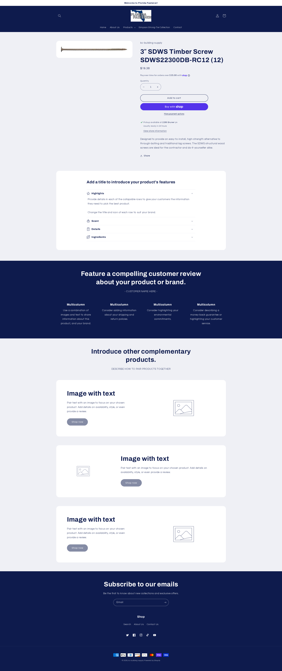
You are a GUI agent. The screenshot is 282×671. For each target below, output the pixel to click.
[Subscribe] (165, 602)
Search (127, 624)
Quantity (144, 81)
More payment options (174, 114)
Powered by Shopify (152, 660)
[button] (59, 15)
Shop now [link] (77, 422)
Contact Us (152, 624)
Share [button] (147, 156)
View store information (155, 131)
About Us (139, 624)
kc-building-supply (136, 660)
